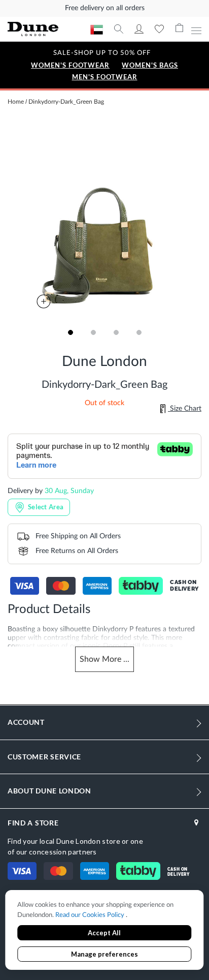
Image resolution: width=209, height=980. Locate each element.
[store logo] (49, 29)
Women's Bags (150, 65)
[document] (104, 931)
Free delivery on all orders (105, 8)
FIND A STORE (33, 822)
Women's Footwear (70, 65)
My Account (139, 29)
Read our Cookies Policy (90, 915)
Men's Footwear (104, 77)
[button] (70, 332)
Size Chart (184, 408)
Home (16, 102)
